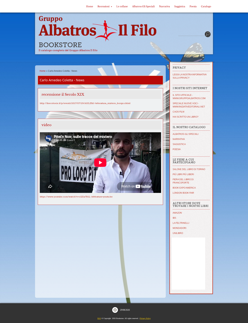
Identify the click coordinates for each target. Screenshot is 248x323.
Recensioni (103, 6)
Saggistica (179, 6)
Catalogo (206, 6)
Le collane (122, 6)
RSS (99, 318)
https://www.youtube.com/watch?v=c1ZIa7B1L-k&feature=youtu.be (76, 196)
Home (89, 6)
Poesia (193, 6)
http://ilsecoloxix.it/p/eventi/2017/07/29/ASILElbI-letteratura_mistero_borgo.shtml (85, 103)
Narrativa (164, 6)
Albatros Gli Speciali (143, 6)
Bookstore (60, 45)
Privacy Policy (145, 318)
